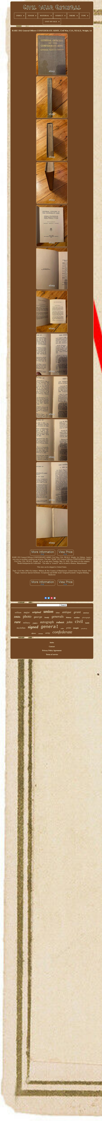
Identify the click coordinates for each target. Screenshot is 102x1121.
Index (52, 643)
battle (87, 623)
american (86, 613)
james (35, 623)
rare (17, 622)
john (69, 622)
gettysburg (84, 628)
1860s (17, 616)
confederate (62, 632)
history (68, 617)
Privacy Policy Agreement (52, 650)
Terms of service (52, 654)
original (36, 612)
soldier (77, 618)
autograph (47, 622)
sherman (40, 633)
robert (60, 622)
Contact (52, 646)
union (48, 611)
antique (66, 612)
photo (27, 616)
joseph (76, 628)
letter (58, 613)
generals (58, 616)
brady (47, 617)
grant (77, 612)
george (38, 617)
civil (79, 621)
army (47, 633)
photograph (86, 617)
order (62, 628)
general (49, 626)
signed (33, 627)
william (18, 612)
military (26, 623)
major (27, 612)
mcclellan (21, 628)
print (68, 627)
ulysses (33, 633)
